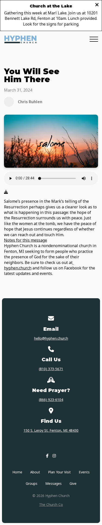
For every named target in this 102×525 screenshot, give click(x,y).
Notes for (13, 240)
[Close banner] (97, 5)
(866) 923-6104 (51, 399)
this (26, 240)
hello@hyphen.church (51, 338)
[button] (94, 39)
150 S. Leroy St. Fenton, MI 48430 (51, 430)
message (38, 240)
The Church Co (51, 504)
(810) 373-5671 (51, 368)
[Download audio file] (6, 192)
